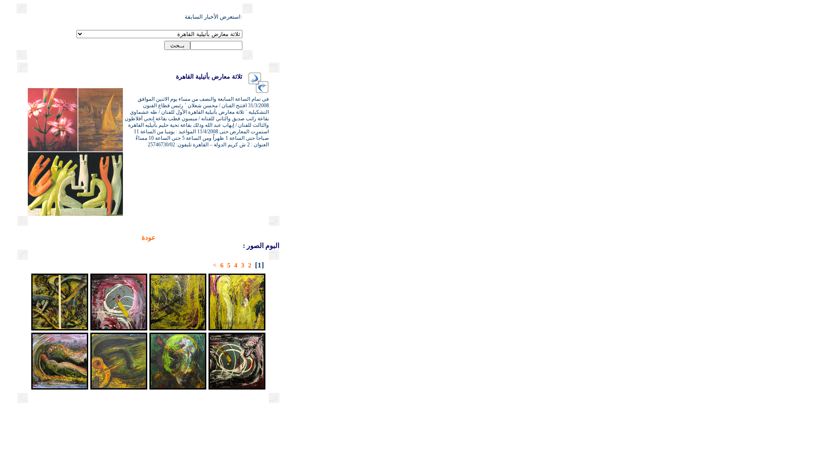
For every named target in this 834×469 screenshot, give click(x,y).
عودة (149, 237)
